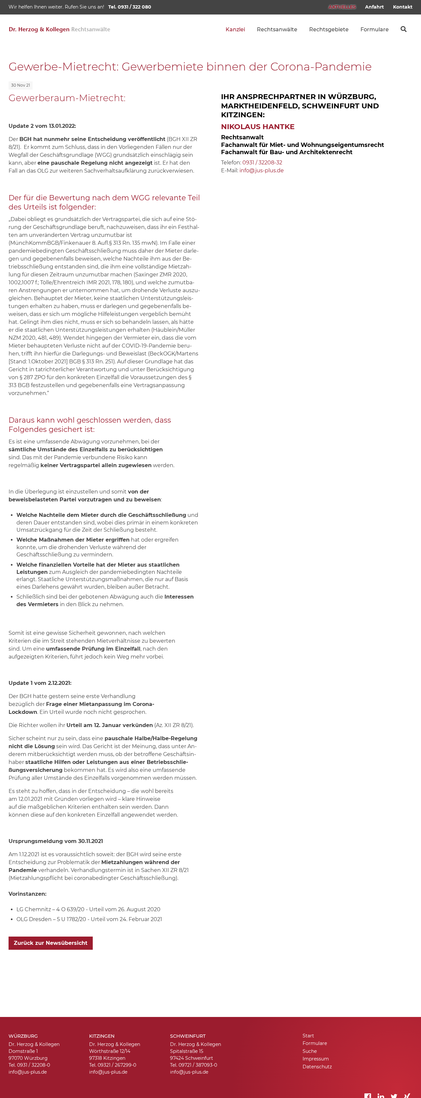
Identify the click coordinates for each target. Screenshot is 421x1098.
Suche (403, 26)
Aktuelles (342, 7)
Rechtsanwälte (277, 29)
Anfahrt (374, 7)
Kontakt (402, 7)
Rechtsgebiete (329, 29)
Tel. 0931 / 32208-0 (29, 1065)
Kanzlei (235, 29)
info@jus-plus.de (261, 170)
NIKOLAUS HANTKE (258, 126)
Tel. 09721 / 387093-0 (193, 1065)
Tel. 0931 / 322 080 (129, 7)
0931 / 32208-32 (262, 162)
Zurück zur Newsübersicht (50, 943)
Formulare (374, 29)
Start (308, 1036)
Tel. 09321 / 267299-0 (112, 1065)
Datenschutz (317, 1067)
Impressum (316, 1059)
